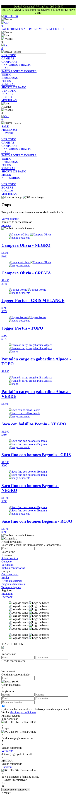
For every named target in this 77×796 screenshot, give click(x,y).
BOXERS (7, 93)
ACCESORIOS (58, 29)
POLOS (6, 80)
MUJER (44, 29)
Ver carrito (7, 750)
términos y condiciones (23, 712)
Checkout (6, 767)
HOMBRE (32, 29)
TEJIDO (6, 74)
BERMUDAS (9, 77)
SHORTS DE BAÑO (13, 87)
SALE (5, 29)
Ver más (6, 225)
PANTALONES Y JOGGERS (19, 71)
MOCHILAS (9, 100)
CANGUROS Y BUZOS (16, 64)
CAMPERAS (9, 61)
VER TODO (8, 55)
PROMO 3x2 (17, 29)
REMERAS (8, 84)
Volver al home (10, 218)
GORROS (7, 97)
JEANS (5, 68)
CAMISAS (7, 58)
